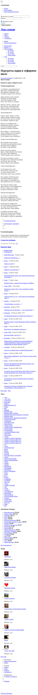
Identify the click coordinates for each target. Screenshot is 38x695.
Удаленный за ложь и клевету (13, 522)
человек (6, 498)
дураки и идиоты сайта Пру (12, 440)
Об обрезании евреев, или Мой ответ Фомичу (18, 316)
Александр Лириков (10, 531)
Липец (6, 462)
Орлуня (6, 528)
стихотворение (8, 491)
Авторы (6, 36)
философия (7, 493)
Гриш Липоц (8, 424)
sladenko (6, 539)
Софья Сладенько (9, 485)
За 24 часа (11, 50)
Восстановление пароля (11, 11)
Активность (7, 38)
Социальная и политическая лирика (15, 609)
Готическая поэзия (9, 220)
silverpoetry (16, 223)
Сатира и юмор (8, 619)
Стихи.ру (7, 490)
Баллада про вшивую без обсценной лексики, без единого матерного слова (19, 364)
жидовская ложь (9, 447)
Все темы (3, 656)
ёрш (5, 505)
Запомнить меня (7, 21)
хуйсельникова (8, 494)
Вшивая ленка (8, 416)
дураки (6, 436)
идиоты (6, 452)
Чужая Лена (7, 499)
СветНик (7, 347)
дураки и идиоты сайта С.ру (12, 441)
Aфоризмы (7, 556)
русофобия (7, 479)
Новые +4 (7, 47)
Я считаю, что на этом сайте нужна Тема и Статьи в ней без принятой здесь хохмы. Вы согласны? (20, 371)
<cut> (6, 397)
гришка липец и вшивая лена (13, 427)
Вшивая (6, 410)
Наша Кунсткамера (10, 567)
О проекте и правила (10, 676)
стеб (5, 487)
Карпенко (7, 307)
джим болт (7, 433)
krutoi (6, 261)
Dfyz (5, 517)
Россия (6, 477)
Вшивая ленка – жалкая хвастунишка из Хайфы (18, 283)
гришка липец (8, 425)
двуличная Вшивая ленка (11, 432)
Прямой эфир (6, 247)
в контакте (7, 400)
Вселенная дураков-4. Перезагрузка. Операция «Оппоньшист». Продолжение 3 (18, 386)
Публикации (8, 252)
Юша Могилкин (9, 255)
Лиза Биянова (8, 533)
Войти (6, 8)
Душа (6, 446)
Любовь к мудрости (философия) (14, 630)
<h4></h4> (7, 399)
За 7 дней (10, 52)
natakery (6, 301)
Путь (5, 476)
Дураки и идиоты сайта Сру (12, 443)
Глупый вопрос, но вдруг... (12, 304)
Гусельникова (8, 430)
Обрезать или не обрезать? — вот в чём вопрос (18, 310)
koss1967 (7, 515)
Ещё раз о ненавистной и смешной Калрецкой (18, 350)
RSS (17, 243)
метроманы (7, 469)
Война (6, 407)
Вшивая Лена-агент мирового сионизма (16, 414)
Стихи (6, 488)
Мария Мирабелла (9, 529)
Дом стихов (8, 29)
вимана (6, 403)
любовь (6, 465)
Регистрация (8, 10)
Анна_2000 (7, 286)
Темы (6, 35)
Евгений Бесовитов (10, 520)
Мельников (7, 466)
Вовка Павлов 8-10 (10, 405)
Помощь (6, 681)
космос (6, 457)
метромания (7, 468)
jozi (5, 536)
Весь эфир (4, 390)
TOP (5, 57)
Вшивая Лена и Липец (11, 413)
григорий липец (9, 422)
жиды (6, 449)
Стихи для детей (9, 650)
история (6, 454)
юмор (6, 504)
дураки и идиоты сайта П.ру (12, 438)
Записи (6, 33)
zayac (5, 540)
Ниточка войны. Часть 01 (12, 335)
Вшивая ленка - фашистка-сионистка (15, 418)
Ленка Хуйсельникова (11, 460)
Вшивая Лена (8, 411)
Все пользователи (6, 545)
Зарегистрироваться (10, 43)
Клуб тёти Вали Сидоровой (12, 455)
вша (5, 408)
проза (6, 473)
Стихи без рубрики (6, 78)
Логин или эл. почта (7, 16)
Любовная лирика (9, 588)
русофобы (7, 480)
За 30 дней (11, 53)
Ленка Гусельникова (10, 458)
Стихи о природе (9, 598)
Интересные (8, 46)
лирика (6, 463)
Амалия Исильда (9, 542)
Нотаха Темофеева (9, 471)
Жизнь (6, 451)
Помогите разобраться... (11, 258)
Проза (6, 640)
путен (6, 474)
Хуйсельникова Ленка (11, 496)
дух (5, 444)
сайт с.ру (7, 482)
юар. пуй (7, 502)
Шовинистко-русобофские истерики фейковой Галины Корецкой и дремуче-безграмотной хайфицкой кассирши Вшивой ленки (18, 342)
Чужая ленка (8, 501)
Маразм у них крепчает (11, 269)
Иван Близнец (8, 537)
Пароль (3, 18)
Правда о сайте (8, 263)
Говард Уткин (8, 514)
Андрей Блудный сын (10, 525)
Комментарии (8, 250)
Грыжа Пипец (8, 429)
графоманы (7, 421)
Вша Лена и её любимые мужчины (14, 329)
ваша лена (7, 402)
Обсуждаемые (8, 49)
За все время (11, 55)
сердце (6, 483)
